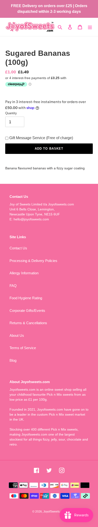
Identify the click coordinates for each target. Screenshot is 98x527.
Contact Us (18, 248)
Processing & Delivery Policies (33, 261)
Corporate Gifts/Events (27, 311)
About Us (17, 335)
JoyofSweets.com (54, 511)
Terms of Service (23, 348)
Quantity (11, 113)
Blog (13, 360)
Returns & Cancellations (28, 323)
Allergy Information (24, 273)
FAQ (13, 286)
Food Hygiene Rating (26, 298)
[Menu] (90, 27)
